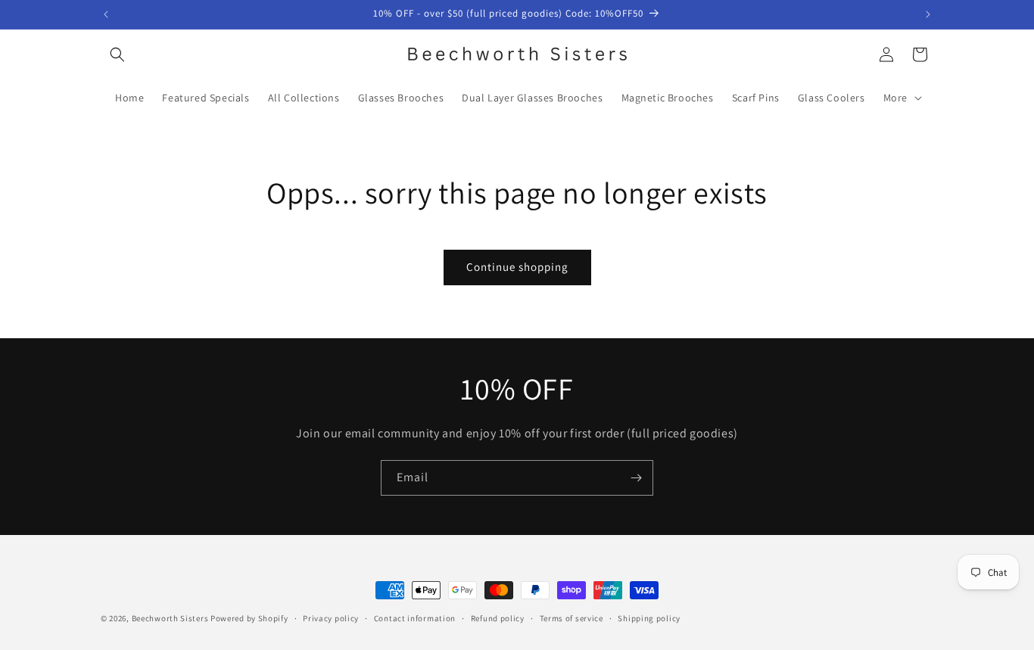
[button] (117, 54)
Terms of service (571, 617)
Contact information (415, 617)
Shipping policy (649, 617)
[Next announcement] (928, 14)
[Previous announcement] (106, 14)
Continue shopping (517, 267)
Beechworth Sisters (170, 618)
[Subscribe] (635, 478)
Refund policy (498, 617)
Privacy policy (331, 617)
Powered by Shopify (249, 618)
